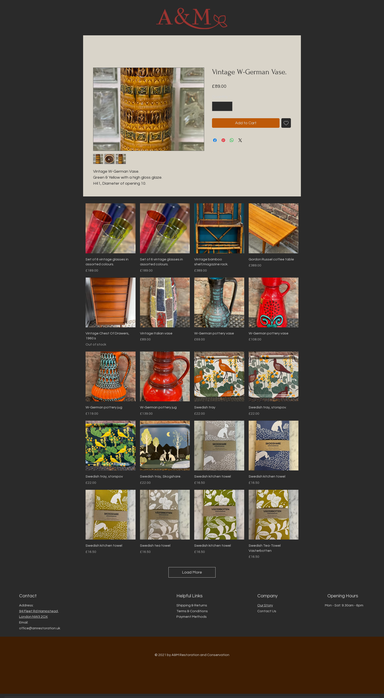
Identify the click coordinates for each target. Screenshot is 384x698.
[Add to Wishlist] (286, 123)
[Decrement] (216, 106)
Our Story (265, 605)
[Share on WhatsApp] (231, 140)
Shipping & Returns (191, 605)
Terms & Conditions (192, 611)
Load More (192, 572)
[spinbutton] (222, 106)
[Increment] (228, 106)
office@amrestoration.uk (39, 628)
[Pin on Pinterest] (223, 140)
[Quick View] (111, 228)
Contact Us (266, 611)
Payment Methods (191, 616)
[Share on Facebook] (215, 140)
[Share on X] (240, 140)
